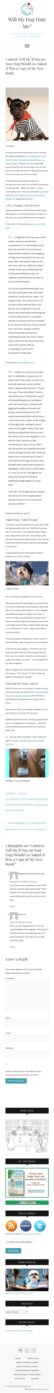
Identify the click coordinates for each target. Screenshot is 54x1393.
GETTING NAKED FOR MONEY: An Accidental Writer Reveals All (26, 195)
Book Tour (20, 1378)
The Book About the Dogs (27, 1370)
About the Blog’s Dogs (27, 1366)
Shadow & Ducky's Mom (29, 873)
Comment (10, 978)
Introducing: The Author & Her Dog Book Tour (26, 831)
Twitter (38, 1234)
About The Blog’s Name (27, 1362)
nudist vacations (14, 810)
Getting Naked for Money (19, 804)
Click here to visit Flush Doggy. (19, 1330)
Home (18, 1358)
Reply (12, 906)
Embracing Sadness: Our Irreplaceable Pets (25, 823)
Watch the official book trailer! (19, 1293)
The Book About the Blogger (27, 1374)
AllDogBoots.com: (27, 362)
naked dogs (41, 804)
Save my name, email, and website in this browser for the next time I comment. (23, 1073)
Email (8, 1033)
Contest (22, 793)
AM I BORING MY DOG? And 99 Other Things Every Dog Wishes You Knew (26, 159)
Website (9, 1048)
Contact (35, 1378)
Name (8, 1018)
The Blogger (33, 1358)
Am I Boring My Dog (16, 799)
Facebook (28, 1234)
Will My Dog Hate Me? (27, 22)
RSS (21, 1234)
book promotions (38, 799)
